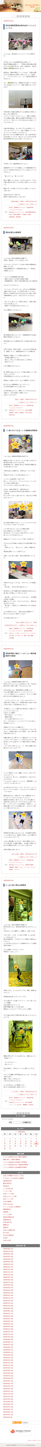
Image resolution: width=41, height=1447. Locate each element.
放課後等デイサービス (19, 207)
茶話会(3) (6, 1186)
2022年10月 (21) (8, 1368)
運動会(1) (6, 1225)
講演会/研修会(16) (8, 1217)
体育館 (11, 869)
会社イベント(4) (8, 1199)
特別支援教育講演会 (30, 212)
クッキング (33, 633)
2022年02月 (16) (8, 1388)
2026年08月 (21, 1132)
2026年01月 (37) (8, 1267)
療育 (25, 635)
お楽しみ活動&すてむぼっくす (24, 622)
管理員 (22, 201)
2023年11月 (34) (8, 1334)
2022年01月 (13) (8, 1391)
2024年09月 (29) (8, 1308)
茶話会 (17, 399)
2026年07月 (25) (8, 1251)
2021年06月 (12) (8, 1409)
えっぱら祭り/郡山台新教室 (15, 885)
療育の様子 (12, 414)
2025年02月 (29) (8, 1295)
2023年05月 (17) (8, 1350)
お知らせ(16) (7, 1240)
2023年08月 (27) (8, 1342)
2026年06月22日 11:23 (31, 1091)
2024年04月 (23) (8, 1321)
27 (25, 1146)
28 (31, 1146)
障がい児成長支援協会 (15, 214)
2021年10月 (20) (8, 1399)
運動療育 (11, 867)
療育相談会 (12, 217)
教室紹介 (21, 412)
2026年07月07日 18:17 (31, 399)
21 (31, 1143)
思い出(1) (6, 1232)
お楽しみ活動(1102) (9, 1230)
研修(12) (5, 1227)
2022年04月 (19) (8, 1383)
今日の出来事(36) (8, 1235)
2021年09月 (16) (8, 1401)
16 (4, 1143)
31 (10, 1148)
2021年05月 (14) (8, 1412)
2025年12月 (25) (8, 1269)
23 (4, 1146)
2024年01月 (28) (8, 1329)
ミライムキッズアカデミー (16, 209)
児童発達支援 (29, 207)
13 (25, 1141)
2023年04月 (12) (8, 1352)
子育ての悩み (28, 412)
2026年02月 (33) (8, 1264)
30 (4, 1148)
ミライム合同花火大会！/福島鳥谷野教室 (15, 1164)
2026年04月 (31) (8, 1259)
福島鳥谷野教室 (28, 630)
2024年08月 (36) (8, 1311)
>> (28, 16)
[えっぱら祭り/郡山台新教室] (20, 905)
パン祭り (17, 633)
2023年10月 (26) (8, 1337)
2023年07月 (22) (8, 1344)
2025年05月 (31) (8, 1287)
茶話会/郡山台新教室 (13, 232)
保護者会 (11, 412)
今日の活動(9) (7, 1201)
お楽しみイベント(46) (9, 1196)
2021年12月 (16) (8, 1394)
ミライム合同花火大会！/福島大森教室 (15, 1157)
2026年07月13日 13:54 (31, 201)
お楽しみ (11, 633)
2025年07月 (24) (8, 1282)
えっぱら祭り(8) (8, 1188)
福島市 (11, 628)
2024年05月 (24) (8, 1318)
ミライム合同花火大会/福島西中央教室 (15, 1167)
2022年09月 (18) (8, 1370)
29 (36, 1146)
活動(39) (5, 1212)
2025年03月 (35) (8, 1293)
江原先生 (31, 1104)
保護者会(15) (7, 1219)
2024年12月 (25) (8, 1300)
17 (10, 1143)
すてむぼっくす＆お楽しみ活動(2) (13, 1178)
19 (20, 1143)
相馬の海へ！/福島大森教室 (11, 1159)
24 (10, 1146)
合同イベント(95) (8, 1194)
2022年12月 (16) (8, 1363)
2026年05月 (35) (8, 1256)
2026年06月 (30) (8, 1254)
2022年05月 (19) (8, 1381)
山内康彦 (24, 214)
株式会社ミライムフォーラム (16, 212)
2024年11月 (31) (8, 1303)
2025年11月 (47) (8, 1272)
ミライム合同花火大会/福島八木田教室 (15, 1162)
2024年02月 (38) (8, 1326)
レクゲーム (17, 869)
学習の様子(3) (7, 1222)
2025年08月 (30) (8, 1280)
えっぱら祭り (15, 1091)
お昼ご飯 (11, 635)
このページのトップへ (34, 1440)
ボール (21, 867)
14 (31, 1141)
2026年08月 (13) (8, 1249)
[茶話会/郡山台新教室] (20, 246)
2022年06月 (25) (8, 1378)
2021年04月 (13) (8, 1414)
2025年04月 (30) (8, 1290)
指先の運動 (30, 635)
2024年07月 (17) (8, 1313)
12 (20, 1141)
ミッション (27, 867)
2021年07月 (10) (8, 1407)
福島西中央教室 (29, 864)
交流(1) (5, 1238)
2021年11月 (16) (8, 1396)
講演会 (29, 214)
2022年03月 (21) (8, 1386)
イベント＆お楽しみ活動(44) (11, 1207)
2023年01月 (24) (8, 1360)
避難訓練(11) (7, 1209)
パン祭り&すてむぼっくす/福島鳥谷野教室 (21, 430)
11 (15, 1141)
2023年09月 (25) (8, 1339)
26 (20, 1146)
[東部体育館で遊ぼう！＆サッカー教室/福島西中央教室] (20, 669)
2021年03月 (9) (7, 1417)
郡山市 (11, 207)
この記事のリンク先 (23, 204)
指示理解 (11, 638)
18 (15, 1143)
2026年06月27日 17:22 (31, 854)
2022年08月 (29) (8, 1373)
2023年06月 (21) (8, 1347)
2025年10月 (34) (8, 1274)
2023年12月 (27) (8, 1331)
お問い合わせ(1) (8, 1204)
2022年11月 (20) (8, 1365)
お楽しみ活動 (15, 854)
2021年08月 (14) (8, 1404)
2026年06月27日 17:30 (11, 625)
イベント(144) (7, 1214)
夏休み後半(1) (7, 1183)
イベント (11, 1104)
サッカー (33, 867)
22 (36, 1143)
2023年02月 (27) (8, 1357)
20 (25, 1143)
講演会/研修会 (15, 201)
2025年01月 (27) (8, 1298)
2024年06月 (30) (8, 1316)
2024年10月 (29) (8, 1306)
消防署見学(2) (7, 1181)
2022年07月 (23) (8, 1376)
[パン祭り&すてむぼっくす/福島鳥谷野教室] (20, 443)
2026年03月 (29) (8, 1261)
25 (15, 1146)
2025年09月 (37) (8, 1277)
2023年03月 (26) (8, 1355)
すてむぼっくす (19, 635)
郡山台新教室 (28, 410)
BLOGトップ (33, 204)
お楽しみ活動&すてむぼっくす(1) (13, 1175)
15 (36, 1141)
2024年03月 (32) (8, 1324)
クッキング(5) (7, 1191)
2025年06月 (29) (8, 1285)
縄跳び (16, 867)
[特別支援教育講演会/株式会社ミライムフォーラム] (20, 41)
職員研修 (18, 217)
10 (10, 1141)
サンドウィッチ (25, 633)
